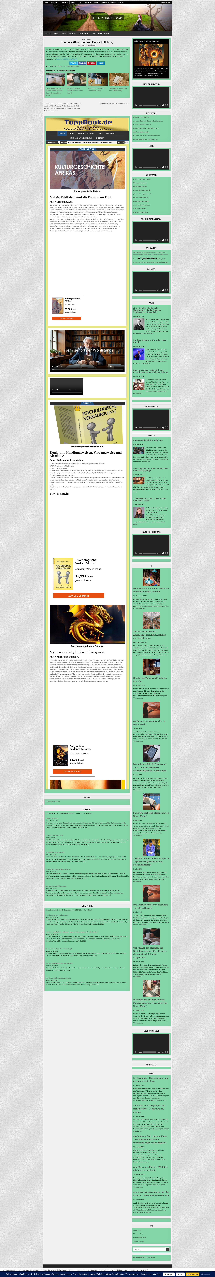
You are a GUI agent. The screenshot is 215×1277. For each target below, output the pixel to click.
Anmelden (137, 1230)
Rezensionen (87, 39)
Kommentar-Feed (139, 1237)
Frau (64, 66)
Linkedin (101, 63)
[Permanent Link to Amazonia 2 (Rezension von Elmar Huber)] (98, 79)
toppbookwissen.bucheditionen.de (145, 139)
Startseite (48, 33)
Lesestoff (54, 3)
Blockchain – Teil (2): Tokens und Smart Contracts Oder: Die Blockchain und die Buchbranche (149, 767)
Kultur (73, 3)
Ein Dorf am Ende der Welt (55, 852)
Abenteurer (156, 262)
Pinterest (92, 63)
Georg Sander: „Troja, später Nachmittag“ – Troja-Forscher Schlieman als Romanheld (147, 310)
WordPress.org (138, 1241)
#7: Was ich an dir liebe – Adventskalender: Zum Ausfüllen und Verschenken (149, 635)
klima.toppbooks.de (140, 183)
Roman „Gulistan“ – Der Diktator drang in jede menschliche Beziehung (150, 371)
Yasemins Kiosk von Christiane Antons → (114, 103)
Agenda (150, 262)
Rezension (75, 66)
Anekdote (136, 262)
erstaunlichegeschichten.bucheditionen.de (148, 121)
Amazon (144, 252)
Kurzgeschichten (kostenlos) (100, 33)
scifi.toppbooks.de (139, 208)
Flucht (60, 66)
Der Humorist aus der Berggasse (57, 915)
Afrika (164, 259)
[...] (167, 75)
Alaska (152, 252)
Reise (80, 3)
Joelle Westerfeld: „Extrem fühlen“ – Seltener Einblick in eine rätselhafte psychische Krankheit (150, 1139)
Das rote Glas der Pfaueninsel (56, 886)
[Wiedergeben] (136, 105)
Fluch (55, 66)
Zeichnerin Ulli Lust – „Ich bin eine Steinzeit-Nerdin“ (149, 499)
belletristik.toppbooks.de (142, 179)
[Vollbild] (166, 105)
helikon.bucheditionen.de (142, 124)
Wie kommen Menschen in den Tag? (59, 949)
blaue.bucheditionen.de (141, 117)
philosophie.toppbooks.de (142, 194)
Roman (64, 33)
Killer (69, 66)
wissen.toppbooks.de (140, 212)
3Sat (148, 252)
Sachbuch (72, 33)
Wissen (64, 3)
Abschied (141, 254)
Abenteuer (164, 262)
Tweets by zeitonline (53, 801)
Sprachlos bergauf (52, 818)
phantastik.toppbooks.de (141, 190)
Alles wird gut (158, 252)
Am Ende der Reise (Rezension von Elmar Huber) (75, 90)
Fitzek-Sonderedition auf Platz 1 (148, 440)
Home (46, 3)
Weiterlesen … (149, 333)
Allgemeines (147, 258)
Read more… (146, 462)
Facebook (83, 63)
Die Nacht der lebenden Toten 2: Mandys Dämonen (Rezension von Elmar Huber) (150, 1003)
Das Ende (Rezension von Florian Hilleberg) (87, 42)
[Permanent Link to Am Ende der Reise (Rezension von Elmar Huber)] (76, 79)
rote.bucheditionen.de (141, 132)
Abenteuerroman (157, 254)
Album (146, 262)
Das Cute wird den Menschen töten (58, 978)
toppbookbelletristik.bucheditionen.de (146, 136)
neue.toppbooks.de (140, 186)
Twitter (74, 63)
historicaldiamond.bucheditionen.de (146, 128)
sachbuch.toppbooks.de (141, 205)
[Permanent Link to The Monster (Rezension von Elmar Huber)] (119, 79)
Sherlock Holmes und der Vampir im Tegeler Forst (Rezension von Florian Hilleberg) (151, 861)
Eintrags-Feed (138, 1234)
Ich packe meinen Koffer (54, 835)
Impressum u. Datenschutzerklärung (113, 3)
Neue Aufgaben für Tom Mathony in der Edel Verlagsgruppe (151, 469)
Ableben (141, 262)
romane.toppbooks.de (141, 201)
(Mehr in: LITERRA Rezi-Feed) (66, 59)
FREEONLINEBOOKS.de (107, 18)
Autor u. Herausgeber (91, 3)
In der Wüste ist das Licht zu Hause (58, 869)
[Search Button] (107, 1266)
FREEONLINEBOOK (83, 33)
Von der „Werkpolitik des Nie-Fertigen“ (59, 963)
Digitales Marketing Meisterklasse (146, 41)
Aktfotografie (148, 254)
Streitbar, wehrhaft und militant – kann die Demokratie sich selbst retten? (72, 932)
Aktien (140, 252)
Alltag (160, 259)
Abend (135, 252)
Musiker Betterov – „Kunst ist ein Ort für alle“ (150, 341)
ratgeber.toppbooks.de (141, 197)
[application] (151, 97)
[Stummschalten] (163, 105)
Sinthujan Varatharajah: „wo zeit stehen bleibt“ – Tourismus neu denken (149, 1108)
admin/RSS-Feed (82, 45)
